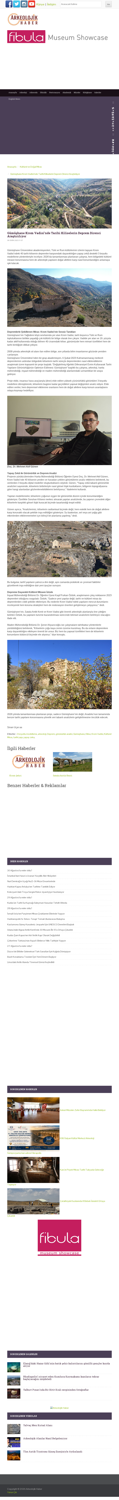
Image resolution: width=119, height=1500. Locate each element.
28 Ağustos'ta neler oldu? (19, 908)
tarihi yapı (18, 737)
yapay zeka (29, 737)
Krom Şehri (15, 775)
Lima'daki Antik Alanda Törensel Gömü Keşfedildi (30, 962)
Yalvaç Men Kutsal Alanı (37, 1425)
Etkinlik (43, 92)
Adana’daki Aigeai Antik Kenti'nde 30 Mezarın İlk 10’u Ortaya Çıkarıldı (40, 929)
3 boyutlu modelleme (27, 733)
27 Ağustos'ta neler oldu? (19, 946)
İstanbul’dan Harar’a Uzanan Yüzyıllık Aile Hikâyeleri (31, 875)
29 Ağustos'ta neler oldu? (19, 897)
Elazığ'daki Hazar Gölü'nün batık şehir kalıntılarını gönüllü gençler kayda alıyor (66, 1365)
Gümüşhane (79, 733)
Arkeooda (33, 92)
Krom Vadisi (97, 733)
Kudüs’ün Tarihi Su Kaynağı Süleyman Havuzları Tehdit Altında (37, 902)
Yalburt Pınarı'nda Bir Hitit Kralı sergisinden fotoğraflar (56, 1389)
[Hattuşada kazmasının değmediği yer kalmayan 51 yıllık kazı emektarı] (113, 134)
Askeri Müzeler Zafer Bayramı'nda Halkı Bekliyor (82, 1110)
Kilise (88, 733)
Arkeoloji (23, 92)
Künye (40, 4)
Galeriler (97, 92)
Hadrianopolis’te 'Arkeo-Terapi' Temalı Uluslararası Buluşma (36, 919)
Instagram (24, 3)
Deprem (51, 733)
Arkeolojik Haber (34, 1488)
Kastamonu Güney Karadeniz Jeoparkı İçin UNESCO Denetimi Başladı (40, 924)
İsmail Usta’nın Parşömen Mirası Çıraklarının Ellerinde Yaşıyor (36, 913)
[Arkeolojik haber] (23, 18)
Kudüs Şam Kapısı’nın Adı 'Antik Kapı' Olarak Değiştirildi (33, 935)
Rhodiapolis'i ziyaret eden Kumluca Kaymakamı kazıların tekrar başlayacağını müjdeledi (61, 1378)
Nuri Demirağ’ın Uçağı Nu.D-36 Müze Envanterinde (31, 881)
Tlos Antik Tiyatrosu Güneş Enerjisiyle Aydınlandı (52, 1451)
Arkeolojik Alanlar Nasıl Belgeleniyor (45, 1438)
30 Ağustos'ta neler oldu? (19, 870)
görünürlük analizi (64, 733)
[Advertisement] (59, 67)
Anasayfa (13, 92)
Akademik (67, 92)
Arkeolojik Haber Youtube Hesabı (31, 3)
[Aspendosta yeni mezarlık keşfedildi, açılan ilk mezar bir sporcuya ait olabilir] (113, 102)
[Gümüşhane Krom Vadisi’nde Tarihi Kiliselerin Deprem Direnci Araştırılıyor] (59, 204)
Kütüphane (87, 92)
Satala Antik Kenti (62, 775)
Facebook (9, 3)
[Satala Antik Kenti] (72, 762)
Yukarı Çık (12, 1492)
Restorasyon (54, 92)
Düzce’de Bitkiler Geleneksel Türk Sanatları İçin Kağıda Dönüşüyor (39, 951)
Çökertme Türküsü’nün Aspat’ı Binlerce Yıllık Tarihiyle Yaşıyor (36, 940)
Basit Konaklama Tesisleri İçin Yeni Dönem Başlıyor (31, 956)
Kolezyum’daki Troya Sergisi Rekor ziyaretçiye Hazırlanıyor (35, 892)
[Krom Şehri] (29, 762)
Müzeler (77, 92)
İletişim (51, 4)
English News (14, 99)
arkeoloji (42, 733)
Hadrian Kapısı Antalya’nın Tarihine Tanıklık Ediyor (31, 886)
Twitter (16, 3)
